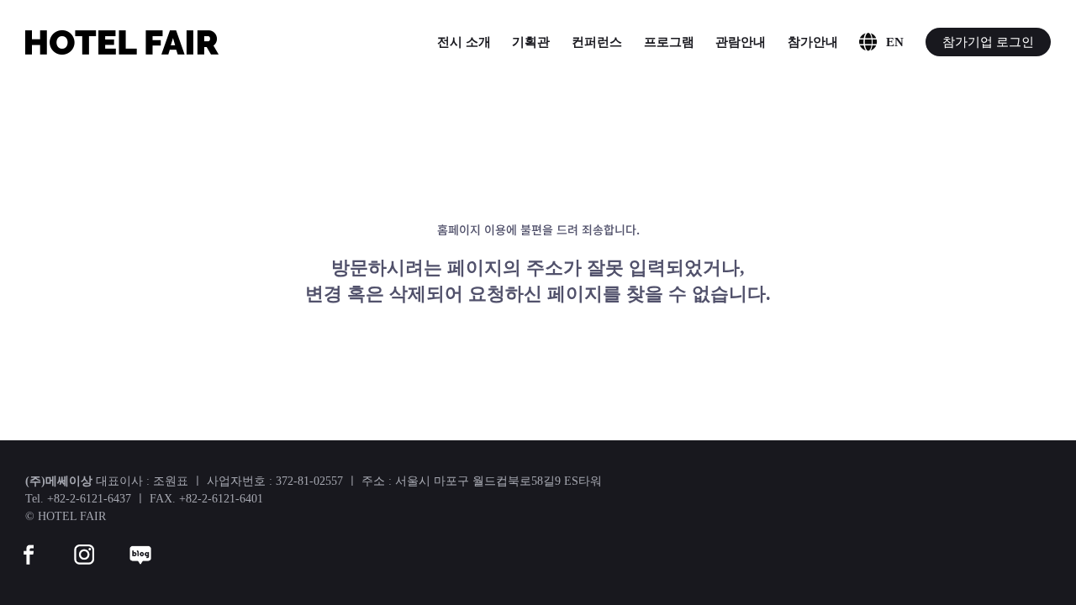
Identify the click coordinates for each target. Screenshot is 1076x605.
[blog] (140, 544)
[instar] (84, 544)
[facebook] (28, 544)
